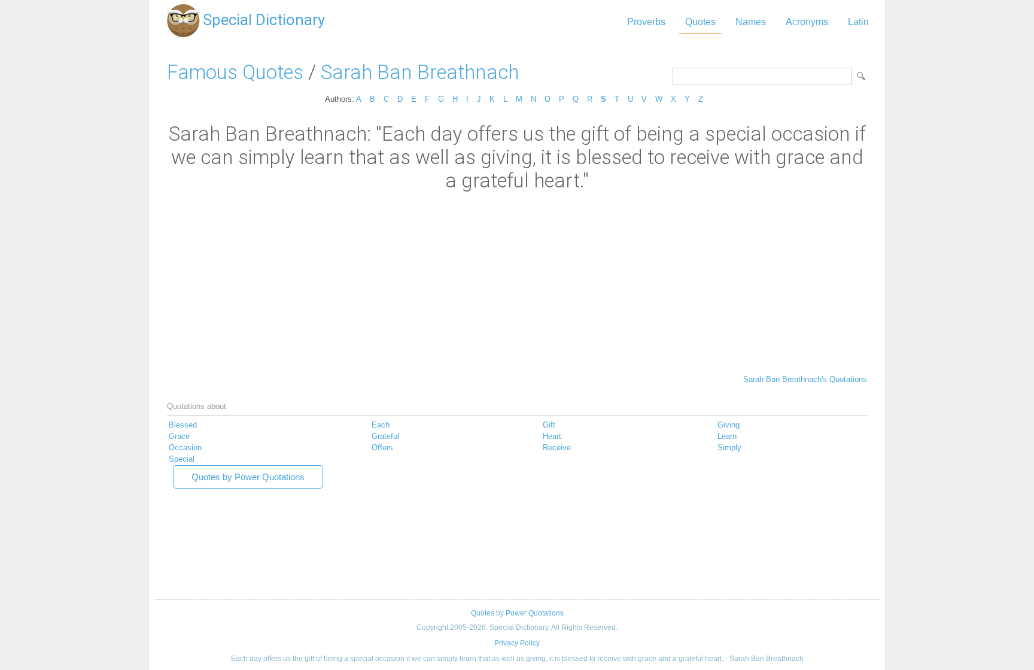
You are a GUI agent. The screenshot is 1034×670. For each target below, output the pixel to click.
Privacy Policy (517, 643)
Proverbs (646, 22)
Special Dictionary (264, 20)
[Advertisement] (517, 282)
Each (381, 424)
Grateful (385, 436)
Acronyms (807, 22)
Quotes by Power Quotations (248, 477)
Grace (179, 436)
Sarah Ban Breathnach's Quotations (805, 379)
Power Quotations (535, 613)
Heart (552, 436)
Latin (858, 22)
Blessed (183, 424)
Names (750, 22)
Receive (557, 447)
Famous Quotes (235, 72)
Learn (727, 436)
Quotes (700, 22)
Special (181, 458)
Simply (729, 447)
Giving (728, 424)
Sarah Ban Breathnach (420, 72)
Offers (382, 447)
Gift (549, 424)
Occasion (185, 447)
